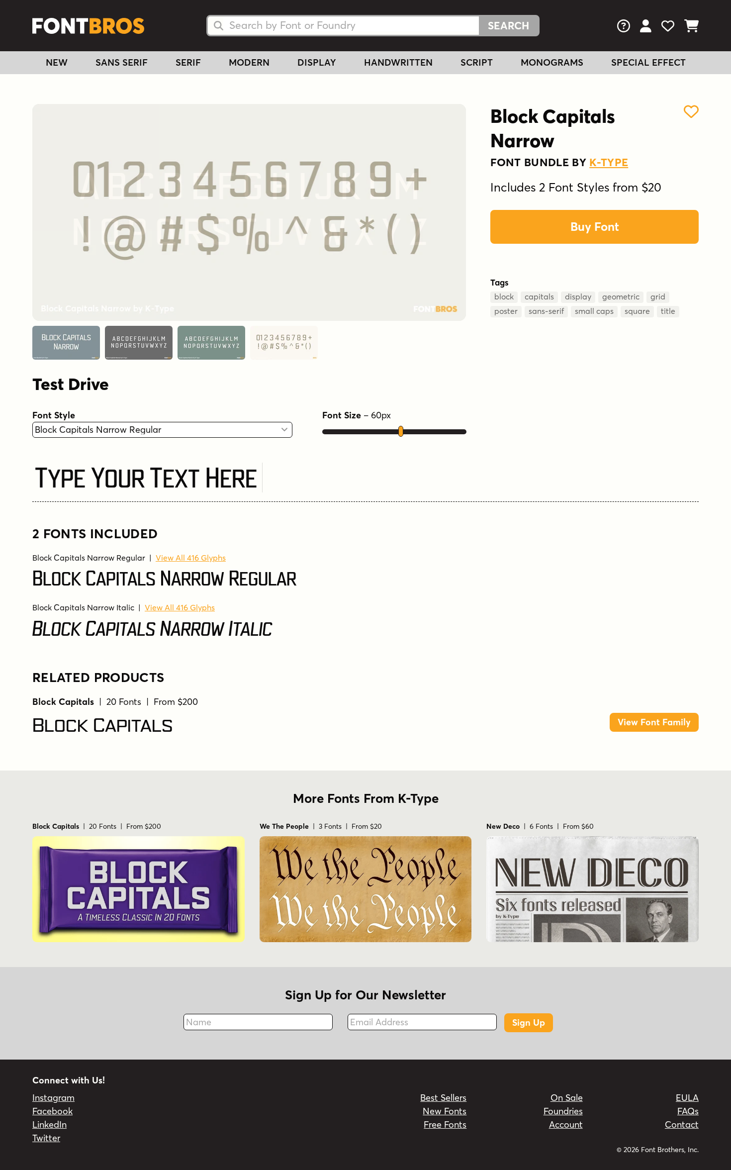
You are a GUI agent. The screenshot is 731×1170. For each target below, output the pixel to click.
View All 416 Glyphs (191, 558)
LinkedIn (49, 1124)
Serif (188, 62)
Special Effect (648, 62)
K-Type (608, 162)
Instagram (53, 1097)
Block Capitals (102, 725)
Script (476, 62)
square (637, 311)
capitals (539, 296)
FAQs (688, 1111)
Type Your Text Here (146, 478)
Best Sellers (443, 1097)
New (57, 62)
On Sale (566, 1097)
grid (657, 296)
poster (506, 311)
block (504, 296)
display (578, 296)
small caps (594, 311)
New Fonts (444, 1111)
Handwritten (398, 62)
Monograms (552, 62)
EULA (687, 1097)
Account (566, 1124)
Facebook (52, 1111)
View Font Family (654, 722)
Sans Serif (121, 62)
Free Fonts (445, 1124)
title (668, 311)
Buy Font (594, 226)
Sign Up (528, 1022)
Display (316, 62)
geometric (621, 296)
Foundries (563, 1111)
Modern (249, 62)
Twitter (46, 1138)
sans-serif (546, 311)
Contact (682, 1124)
